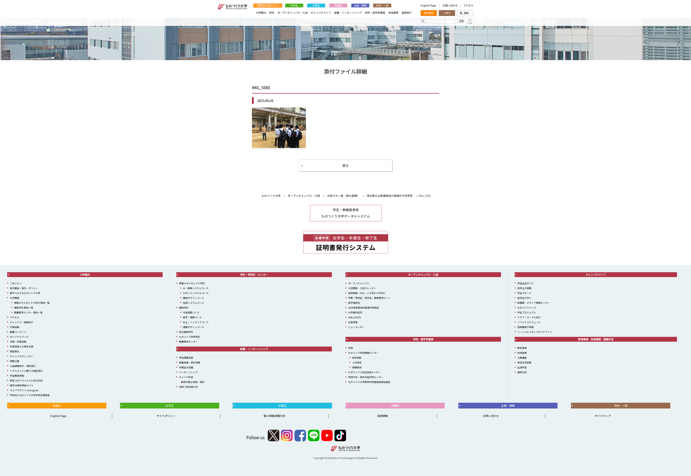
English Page (429, 5)
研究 (350, 348)
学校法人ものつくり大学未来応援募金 (30, 395)
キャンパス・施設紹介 (21, 322)
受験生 (57, 405)
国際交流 (522, 372)
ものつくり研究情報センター (363, 352)
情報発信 (357, 367)
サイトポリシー (166, 416)
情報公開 (14, 361)
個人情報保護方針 (274, 416)
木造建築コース (191, 312)
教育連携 (522, 348)
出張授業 (353, 322)
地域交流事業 (524, 362)
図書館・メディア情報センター (533, 302)
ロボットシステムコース (196, 293)
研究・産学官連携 (375, 12)
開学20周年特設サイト (21, 385)
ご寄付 (447, 13)
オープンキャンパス (358, 283)
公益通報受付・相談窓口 (23, 366)
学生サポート (524, 293)
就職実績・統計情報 (189, 362)
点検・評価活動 (18, 341)
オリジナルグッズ (19, 336)
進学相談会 (354, 302)
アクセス (468, 5)
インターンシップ (188, 372)
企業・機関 (360, 5)
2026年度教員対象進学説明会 (363, 307)
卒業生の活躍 (186, 367)
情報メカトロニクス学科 (192, 283)
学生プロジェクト (526, 312)
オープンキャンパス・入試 (292, 12)
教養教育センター (188, 341)
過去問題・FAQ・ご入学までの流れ (366, 293)
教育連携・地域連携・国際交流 (595, 339)
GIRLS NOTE (354, 317)
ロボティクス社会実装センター (364, 372)
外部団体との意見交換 (21, 346)
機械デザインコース (193, 298)
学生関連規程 (17, 375)
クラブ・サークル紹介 (529, 317)
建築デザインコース (193, 327)
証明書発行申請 (525, 327)
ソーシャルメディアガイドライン (534, 332)
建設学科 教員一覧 (23, 307)
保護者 (338, 5)
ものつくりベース (526, 307)
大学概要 (14, 298)
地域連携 (393, 12)
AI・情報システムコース (195, 288)
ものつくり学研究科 (189, 336)
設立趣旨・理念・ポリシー (24, 288)
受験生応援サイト (267, 5)
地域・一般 (382, 5)
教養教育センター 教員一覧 (28, 312)
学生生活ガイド (525, 283)
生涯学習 (522, 367)
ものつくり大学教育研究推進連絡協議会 (369, 382)
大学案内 (261, 12)
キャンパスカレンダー (21, 356)
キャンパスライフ (321, 12)
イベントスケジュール (529, 322)
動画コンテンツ (18, 332)
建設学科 (183, 307)
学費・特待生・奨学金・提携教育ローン (369, 298)
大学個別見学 (355, 312)
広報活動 (14, 327)
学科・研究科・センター (254, 274)
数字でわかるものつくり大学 (25, 293)
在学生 (294, 5)
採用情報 (382, 416)
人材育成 (357, 362)
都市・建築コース (192, 317)
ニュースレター (356, 327)
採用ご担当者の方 (188, 387)
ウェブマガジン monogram (24, 390)
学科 (271, 12)
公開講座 (522, 357)
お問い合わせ (450, 5)
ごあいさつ (16, 283)
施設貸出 (14, 351)
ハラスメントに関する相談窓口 (26, 370)
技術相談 (357, 357)
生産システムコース (193, 302)
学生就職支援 (186, 357)
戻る (345, 165)
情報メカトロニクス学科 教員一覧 (32, 302)
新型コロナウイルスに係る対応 (26, 380)
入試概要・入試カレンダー (362, 288)
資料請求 (429, 13)
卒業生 (316, 5)
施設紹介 (407, 12)
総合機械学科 (186, 332)
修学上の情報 (524, 288)
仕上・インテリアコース (196, 322)
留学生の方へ (524, 298)
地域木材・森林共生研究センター (365, 377)
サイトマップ (603, 416)
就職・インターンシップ (348, 12)
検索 (465, 13)
